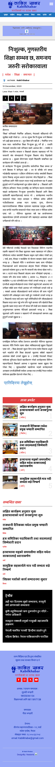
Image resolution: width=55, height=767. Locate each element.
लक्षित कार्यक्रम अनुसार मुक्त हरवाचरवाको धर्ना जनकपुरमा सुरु (36, 410)
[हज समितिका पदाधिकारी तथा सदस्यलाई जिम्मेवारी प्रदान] (10, 447)
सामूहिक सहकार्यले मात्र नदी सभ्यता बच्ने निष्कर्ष (35, 480)
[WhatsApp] (23, 98)
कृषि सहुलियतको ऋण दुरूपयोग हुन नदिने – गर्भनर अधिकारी (26, 613)
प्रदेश (23, 453)
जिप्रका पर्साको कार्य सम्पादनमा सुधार (25, 579)
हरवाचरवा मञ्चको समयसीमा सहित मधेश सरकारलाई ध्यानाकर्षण (35, 463)
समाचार (27, 74)
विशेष (23, 433)
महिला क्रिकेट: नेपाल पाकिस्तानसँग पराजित (26, 637)
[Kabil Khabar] (5, 80)
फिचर (4, 584)
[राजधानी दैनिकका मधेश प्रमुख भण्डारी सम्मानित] (10, 429)
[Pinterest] (17, 98)
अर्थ (22, 470)
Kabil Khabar (23, 80)
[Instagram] (24, 680)
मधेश (23, 418)
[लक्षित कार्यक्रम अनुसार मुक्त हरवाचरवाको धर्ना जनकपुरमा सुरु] (10, 412)
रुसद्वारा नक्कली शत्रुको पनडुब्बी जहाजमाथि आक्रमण (26, 623)
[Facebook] (5, 98)
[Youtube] (36, 680)
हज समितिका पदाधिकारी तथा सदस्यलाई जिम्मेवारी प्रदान (34, 445)
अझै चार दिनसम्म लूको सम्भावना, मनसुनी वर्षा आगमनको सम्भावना (25, 604)
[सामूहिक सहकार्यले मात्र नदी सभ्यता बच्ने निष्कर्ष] (10, 482)
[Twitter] (11, 98)
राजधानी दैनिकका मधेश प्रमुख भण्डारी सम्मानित (33, 428)
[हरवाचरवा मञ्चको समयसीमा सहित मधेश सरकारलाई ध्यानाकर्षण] (10, 464)
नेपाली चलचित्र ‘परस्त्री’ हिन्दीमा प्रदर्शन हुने (25, 630)
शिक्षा (17, 74)
